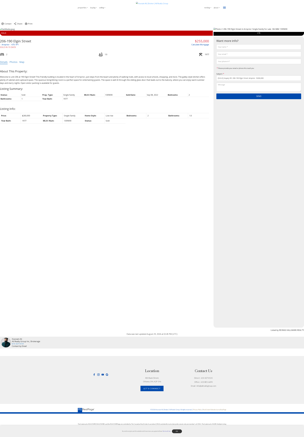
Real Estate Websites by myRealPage (214, 410)
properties (82, 7)
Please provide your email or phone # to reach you (236, 68)
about (216, 7)
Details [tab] (4, 62)
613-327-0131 (18, 343)
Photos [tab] (13, 62)
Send (258, 96)
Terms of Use (167, 431)
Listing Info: (8, 109)
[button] (94, 374)
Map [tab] (21, 62)
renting (207, 7)
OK (177, 431)
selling (101, 7)
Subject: (219, 74)
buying (92, 7)
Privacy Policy (197, 410)
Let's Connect (152, 388)
